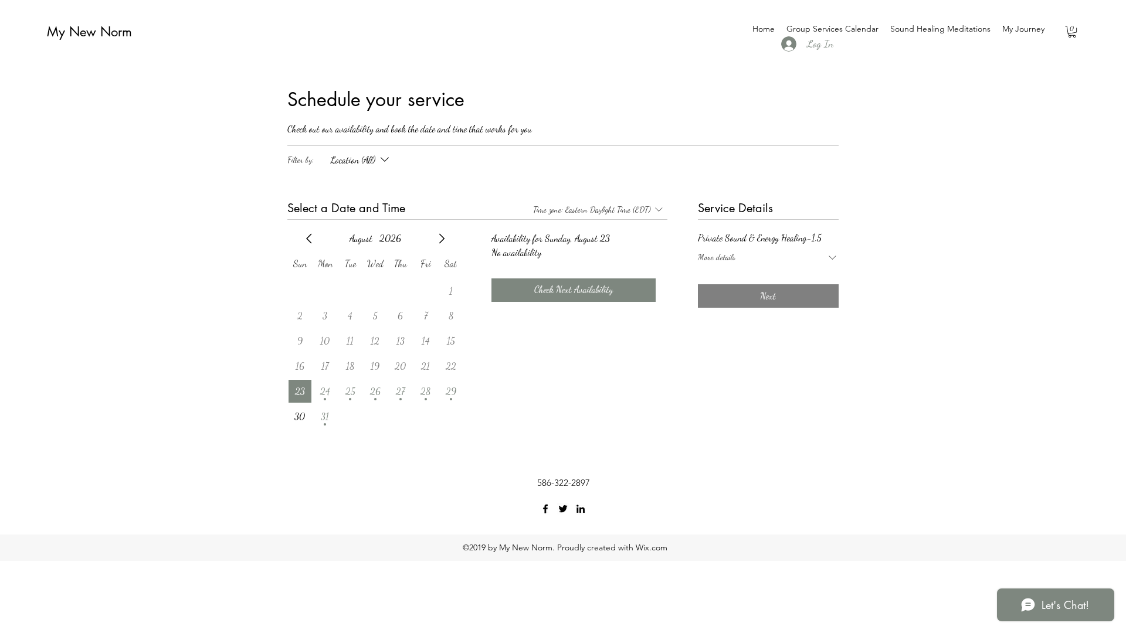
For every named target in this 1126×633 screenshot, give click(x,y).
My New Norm (89, 31)
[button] (1072, 32)
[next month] (442, 239)
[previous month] (309, 239)
